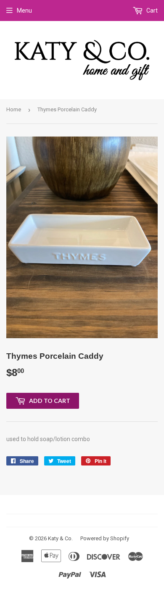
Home (13, 109)
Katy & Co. (60, 538)
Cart (151, 10)
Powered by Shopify (104, 538)
